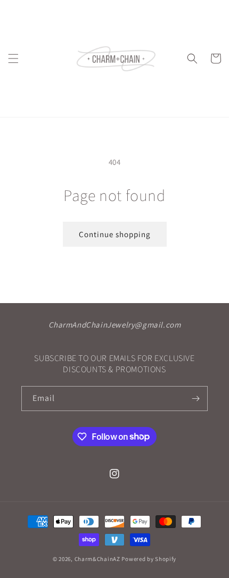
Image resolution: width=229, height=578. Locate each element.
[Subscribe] (195, 398)
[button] (13, 58)
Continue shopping (115, 234)
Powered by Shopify (148, 559)
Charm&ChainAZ (97, 559)
